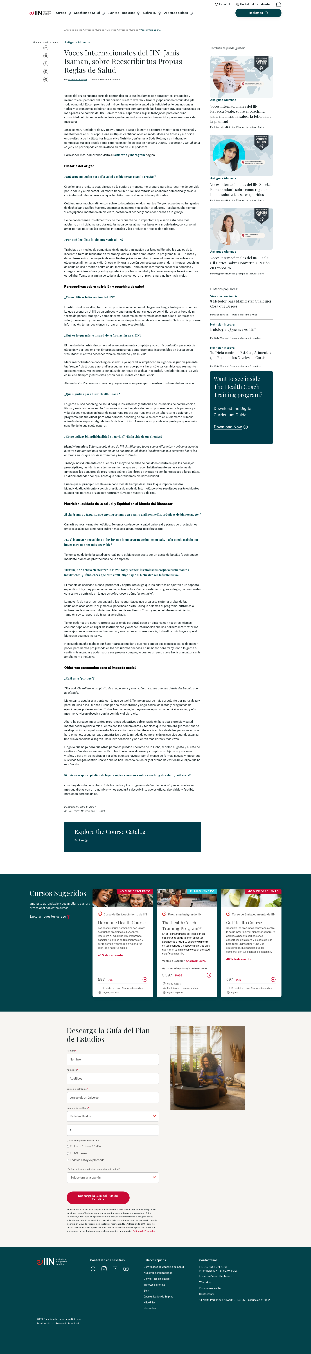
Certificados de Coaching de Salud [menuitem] (164, 1266)
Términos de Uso (46, 1323)
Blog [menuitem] (146, 1290)
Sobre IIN (149, 13)
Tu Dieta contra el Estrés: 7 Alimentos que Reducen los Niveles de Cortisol (240, 355)
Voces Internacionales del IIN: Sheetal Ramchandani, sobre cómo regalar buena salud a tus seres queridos (240, 189)
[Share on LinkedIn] (45, 71)
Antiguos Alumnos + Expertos (100, 30)
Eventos (113, 13)
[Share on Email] (45, 47)
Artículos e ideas (176, 13)
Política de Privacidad (144, 1231)
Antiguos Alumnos (128, 30)
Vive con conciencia (223, 296)
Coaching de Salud (87, 13)
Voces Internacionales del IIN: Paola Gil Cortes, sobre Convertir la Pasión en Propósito (240, 262)
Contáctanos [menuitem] (207, 1294)
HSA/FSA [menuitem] (149, 1302)
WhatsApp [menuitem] (205, 1282)
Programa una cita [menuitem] (210, 1288)
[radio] (113, 1146)
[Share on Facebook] (45, 55)
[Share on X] (45, 63)
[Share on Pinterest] (45, 79)
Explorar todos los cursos (48, 916)
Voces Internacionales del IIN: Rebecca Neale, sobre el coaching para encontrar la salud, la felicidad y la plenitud (240, 114)
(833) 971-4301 (218, 1266)
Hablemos (256, 13)
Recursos (128, 13)
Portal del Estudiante (255, 4)
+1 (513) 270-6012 (226, 1270)
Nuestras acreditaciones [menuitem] (158, 1272)
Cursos (61, 13)
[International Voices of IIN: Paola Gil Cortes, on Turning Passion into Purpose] (241, 229)
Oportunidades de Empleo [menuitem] (158, 1296)
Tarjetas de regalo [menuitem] (154, 1284)
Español (224, 4)
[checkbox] (113, 1153)
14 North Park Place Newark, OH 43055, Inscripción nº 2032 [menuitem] (234, 1300)
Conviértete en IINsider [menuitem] (157, 1278)
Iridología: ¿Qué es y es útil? (233, 329)
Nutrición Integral (77, 79)
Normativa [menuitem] (150, 1308)
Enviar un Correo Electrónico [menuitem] (215, 1276)
